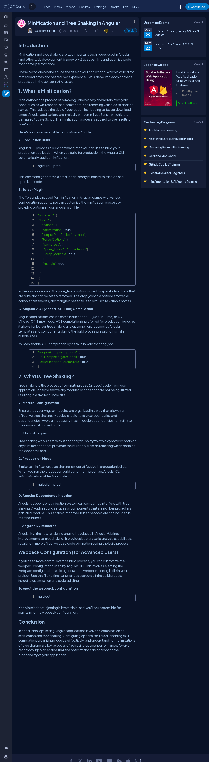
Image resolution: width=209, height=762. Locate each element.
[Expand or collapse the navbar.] (6, 16)
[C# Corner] (5, 6)
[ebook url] (158, 107)
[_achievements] (6, 55)
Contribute (198, 6)
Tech (47, 7)
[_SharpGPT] (6, 84)
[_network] (6, 62)
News (58, 7)
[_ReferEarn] (6, 69)
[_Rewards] (6, 77)
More (135, 7)
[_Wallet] (6, 39)
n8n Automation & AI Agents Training (173, 181)
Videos (70, 7)
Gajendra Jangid (45, 30)
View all (198, 22)
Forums (84, 7)
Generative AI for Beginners (167, 173)
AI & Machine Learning (163, 130)
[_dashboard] (6, 32)
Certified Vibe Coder (162, 156)
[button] (96, 30)
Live (125, 7)
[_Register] (6, 748)
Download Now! (188, 103)
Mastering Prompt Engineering (169, 147)
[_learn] (6, 47)
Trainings (100, 7)
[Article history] (61, 31)
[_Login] (6, 756)
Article (131, 30)
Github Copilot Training (164, 164)
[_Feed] (6, 25)
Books (114, 7)
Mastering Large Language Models (171, 138)
